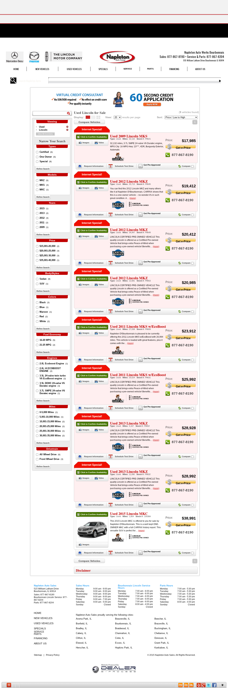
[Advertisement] (114, 25)
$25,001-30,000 (49, 255)
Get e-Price (183, 147)
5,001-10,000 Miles (51, 416)
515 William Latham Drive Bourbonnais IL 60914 (203, 60)
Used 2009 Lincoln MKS (128, 136)
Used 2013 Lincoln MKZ (129, 423)
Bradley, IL (81, 628)
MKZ (44, 180)
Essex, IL (120, 642)
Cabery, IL (81, 633)
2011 (44, 222)
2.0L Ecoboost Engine (54, 363)
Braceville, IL (161, 623)
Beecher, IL (160, 618)
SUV (44, 283)
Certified (46, 152)
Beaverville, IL (122, 618)
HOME (16, 69)
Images (85, 143)
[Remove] (67, 127)
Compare (186, 166)
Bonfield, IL (82, 623)
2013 (44, 213)
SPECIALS (103, 69)
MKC (44, 189)
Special (46, 161)
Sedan (45, 279)
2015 (44, 208)
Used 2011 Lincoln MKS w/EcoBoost (138, 326)
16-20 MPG (47, 340)
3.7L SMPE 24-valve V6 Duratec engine (52, 392)
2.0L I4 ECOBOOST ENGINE (50, 369)
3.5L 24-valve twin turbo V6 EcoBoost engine (53, 377)
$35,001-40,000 (49, 260)
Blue (44, 307)
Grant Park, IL (161, 642)
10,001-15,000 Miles (52, 421)
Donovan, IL (160, 638)
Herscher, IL (82, 647)
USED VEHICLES (74, 69)
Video (101, 143)
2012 (44, 218)
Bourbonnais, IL (123, 623)
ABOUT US (200, 69)
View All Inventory (45, 134)
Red (44, 316)
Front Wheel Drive (51, 459)
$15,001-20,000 (49, 246)
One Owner (48, 156)
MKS (44, 185)
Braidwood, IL (122, 628)
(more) (132, 198)
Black (45, 302)
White (45, 321)
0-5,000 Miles (49, 412)
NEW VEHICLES (42, 69)
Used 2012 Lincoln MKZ (129, 181)
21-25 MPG (47, 344)
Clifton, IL (81, 638)
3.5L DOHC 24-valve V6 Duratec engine (52, 384)
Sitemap (38, 655)
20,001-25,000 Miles (52, 426)
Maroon (46, 311)
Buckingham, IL (162, 628)
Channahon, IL (122, 633)
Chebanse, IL (161, 633)
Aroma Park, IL (84, 618)
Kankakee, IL (161, 647)
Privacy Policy (52, 655)
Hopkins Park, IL (123, 647)
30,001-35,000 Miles (52, 435)
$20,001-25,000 (49, 250)
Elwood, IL (81, 642)
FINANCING (174, 69)
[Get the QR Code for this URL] (9, 685)
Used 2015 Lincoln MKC (129, 513)
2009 (44, 227)
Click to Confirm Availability (94, 137)
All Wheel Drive (50, 454)
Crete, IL (119, 638)
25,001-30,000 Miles (52, 431)
